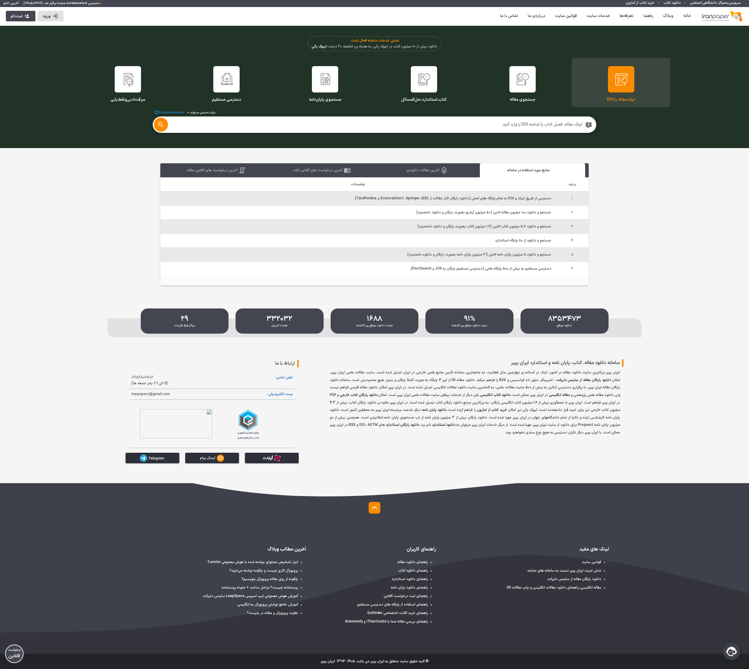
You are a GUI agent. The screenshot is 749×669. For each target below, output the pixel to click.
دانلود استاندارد (443, 425)
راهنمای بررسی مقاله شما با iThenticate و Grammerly (386, 621)
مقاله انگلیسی (559, 395)
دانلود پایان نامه (434, 410)
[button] (50, 16)
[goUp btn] (374, 508)
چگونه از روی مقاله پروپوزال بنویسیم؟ (269, 579)
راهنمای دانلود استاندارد (409, 579)
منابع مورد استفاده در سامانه (528, 170)
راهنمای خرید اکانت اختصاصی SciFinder (397, 613)
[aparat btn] (272, 458)
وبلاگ (668, 16)
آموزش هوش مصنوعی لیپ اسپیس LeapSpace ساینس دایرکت (250, 596)
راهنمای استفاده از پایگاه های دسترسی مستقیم (392, 604)
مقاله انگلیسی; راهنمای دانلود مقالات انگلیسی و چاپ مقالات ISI (554, 587)
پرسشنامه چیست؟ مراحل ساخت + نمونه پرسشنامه (260, 587)
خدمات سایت (598, 16)
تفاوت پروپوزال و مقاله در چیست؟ (272, 613)
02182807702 (149, 380)
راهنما (648, 16)
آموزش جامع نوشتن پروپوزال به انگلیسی (267, 604)
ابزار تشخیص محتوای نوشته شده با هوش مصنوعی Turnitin (252, 562)
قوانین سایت (566, 16)
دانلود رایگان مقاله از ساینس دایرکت (583, 380)
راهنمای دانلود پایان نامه (409, 587)
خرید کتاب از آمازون (492, 410)
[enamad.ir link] (176, 423)
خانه (687, 16)
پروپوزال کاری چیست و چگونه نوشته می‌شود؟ (263, 570)
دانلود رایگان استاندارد (402, 425)
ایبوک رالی (319, 46)
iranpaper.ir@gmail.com (150, 394)
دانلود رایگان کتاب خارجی (359, 395)
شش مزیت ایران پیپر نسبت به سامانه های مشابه (564, 570)
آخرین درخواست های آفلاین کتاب (318, 170)
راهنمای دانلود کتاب (413, 570)
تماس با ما (509, 16)
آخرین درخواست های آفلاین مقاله (212, 170)
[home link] (722, 16)
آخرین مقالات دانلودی (423, 170)
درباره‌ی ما (536, 16)
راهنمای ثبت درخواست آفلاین (406, 596)
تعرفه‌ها (626, 16)
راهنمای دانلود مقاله (413, 562)
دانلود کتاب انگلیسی (495, 395)
